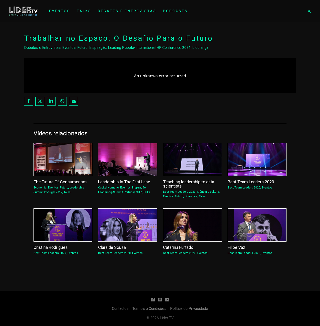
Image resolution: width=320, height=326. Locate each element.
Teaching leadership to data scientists (188, 183)
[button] (309, 11)
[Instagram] (160, 299)
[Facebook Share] (28, 101)
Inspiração (97, 47)
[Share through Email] (73, 101)
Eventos (59, 11)
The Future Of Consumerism (60, 181)
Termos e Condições (149, 308)
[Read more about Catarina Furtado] (192, 224)
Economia (40, 187)
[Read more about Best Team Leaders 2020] (257, 159)
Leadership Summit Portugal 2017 (120, 192)
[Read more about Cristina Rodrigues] (63, 224)
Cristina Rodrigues (50, 247)
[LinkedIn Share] (51, 101)
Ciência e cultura (208, 191)
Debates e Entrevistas (127, 11)
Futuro (82, 47)
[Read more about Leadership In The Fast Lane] (127, 159)
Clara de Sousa (112, 247)
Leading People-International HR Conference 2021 (149, 47)
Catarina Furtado (178, 247)
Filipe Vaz (236, 247)
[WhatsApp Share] (62, 101)
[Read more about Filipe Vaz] (257, 224)
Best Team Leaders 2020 (179, 191)
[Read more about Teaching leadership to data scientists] (192, 159)
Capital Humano (108, 187)
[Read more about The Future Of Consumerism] (63, 159)
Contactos (120, 308)
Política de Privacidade (189, 308)
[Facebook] (153, 299)
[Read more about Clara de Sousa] (127, 224)
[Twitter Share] (39, 101)
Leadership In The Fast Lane (124, 181)
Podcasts (175, 11)
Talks (84, 11)
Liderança (200, 47)
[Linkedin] (167, 299)
